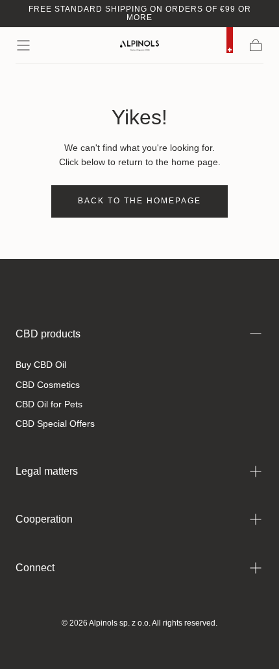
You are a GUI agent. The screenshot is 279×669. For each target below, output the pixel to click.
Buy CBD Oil (41, 364)
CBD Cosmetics (48, 385)
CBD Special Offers (55, 423)
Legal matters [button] (47, 471)
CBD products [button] (48, 333)
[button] (23, 45)
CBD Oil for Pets (49, 404)
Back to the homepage (139, 200)
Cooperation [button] (44, 519)
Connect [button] (35, 567)
